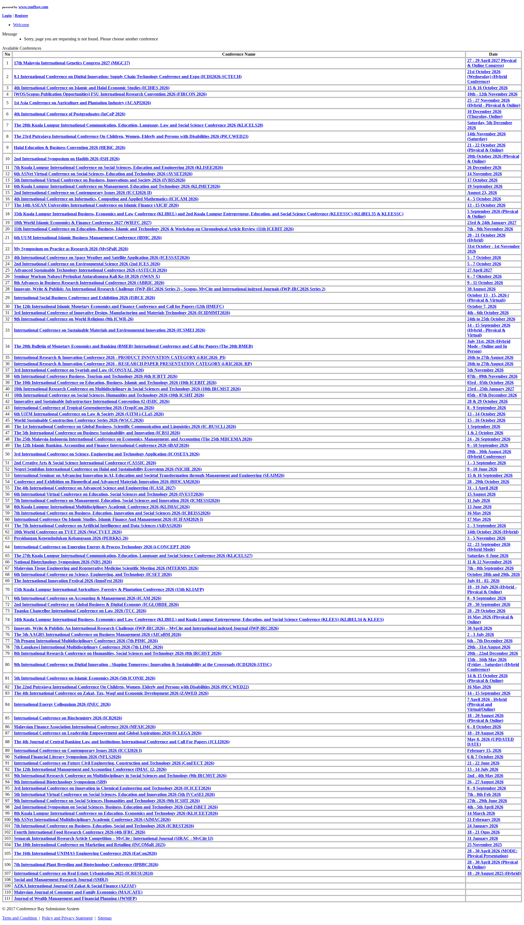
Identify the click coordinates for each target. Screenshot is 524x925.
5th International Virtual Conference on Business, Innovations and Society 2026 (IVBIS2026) (99, 180)
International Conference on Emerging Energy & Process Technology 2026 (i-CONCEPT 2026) (102, 547)
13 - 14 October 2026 (486, 414)
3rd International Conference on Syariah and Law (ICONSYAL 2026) (79, 370)
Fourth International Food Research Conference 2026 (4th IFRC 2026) (79, 832)
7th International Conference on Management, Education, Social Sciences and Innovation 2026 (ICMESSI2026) (117, 500)
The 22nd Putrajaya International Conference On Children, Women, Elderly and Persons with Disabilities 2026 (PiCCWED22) (131, 687)
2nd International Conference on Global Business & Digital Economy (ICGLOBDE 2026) (96, 604)
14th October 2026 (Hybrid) (493, 532)
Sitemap (105, 918)
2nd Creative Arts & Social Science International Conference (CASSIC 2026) (85, 462)
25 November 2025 (484, 844)
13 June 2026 (479, 506)
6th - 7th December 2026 (490, 640)
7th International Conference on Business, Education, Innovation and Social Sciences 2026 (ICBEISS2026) (112, 513)
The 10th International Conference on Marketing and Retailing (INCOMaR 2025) (89, 844)
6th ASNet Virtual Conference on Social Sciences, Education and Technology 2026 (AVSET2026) (103, 173)
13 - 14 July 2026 (482, 769)
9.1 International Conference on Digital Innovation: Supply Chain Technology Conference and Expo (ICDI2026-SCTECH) (128, 76)
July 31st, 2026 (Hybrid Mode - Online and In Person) (488, 346)
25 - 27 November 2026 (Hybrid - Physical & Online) (493, 103)
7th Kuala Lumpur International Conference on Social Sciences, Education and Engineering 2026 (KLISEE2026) (118, 167)
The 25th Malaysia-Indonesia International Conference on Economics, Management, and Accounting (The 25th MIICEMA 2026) (133, 439)
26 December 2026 (484, 167)
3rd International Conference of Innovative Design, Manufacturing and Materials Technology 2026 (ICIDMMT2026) (122, 312)
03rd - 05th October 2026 (490, 382)
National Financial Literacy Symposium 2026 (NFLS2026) (67, 756)
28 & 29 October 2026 (487, 401)
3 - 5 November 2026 (486, 538)
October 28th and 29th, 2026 (493, 574)
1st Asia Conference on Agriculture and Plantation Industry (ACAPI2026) (82, 102)
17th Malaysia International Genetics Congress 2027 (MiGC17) (72, 63)
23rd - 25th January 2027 (490, 388)
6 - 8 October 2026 (484, 726)
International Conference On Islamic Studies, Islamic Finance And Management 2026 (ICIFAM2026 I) (108, 519)
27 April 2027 (479, 270)
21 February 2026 (483, 819)
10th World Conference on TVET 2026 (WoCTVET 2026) (68, 532)
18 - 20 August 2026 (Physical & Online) (485, 718)
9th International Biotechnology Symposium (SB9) (60, 782)
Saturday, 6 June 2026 (487, 555)
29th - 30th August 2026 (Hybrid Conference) (489, 454)
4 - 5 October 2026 (484, 199)
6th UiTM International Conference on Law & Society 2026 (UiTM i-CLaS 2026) (89, 414)
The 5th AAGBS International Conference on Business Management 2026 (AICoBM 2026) (97, 634)
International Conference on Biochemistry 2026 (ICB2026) (68, 718)
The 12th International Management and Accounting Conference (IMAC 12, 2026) (90, 769)
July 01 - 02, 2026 (483, 580)
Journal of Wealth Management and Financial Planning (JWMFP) (75, 898)
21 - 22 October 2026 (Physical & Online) (486, 147)
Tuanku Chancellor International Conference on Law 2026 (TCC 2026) (80, 610)
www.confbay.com (33, 7)
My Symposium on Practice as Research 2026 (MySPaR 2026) (71, 248)
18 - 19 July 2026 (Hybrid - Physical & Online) (492, 589)
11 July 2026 (478, 500)
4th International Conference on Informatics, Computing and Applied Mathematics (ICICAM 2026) (106, 199)
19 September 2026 (484, 186)
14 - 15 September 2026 (488, 693)
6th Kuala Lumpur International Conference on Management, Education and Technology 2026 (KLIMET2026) (117, 186)
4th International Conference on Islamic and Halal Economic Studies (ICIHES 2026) (91, 87)
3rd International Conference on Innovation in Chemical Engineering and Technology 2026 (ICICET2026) (112, 788)
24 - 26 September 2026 (488, 439)
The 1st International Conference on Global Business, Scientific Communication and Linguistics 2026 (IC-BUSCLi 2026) (125, 426)
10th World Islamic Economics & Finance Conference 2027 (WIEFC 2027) (82, 222)
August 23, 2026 (482, 192)
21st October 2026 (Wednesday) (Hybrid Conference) (487, 76)
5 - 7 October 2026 (484, 257)
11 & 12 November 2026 (489, 562)
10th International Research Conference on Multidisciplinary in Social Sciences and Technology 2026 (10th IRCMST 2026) (127, 388)
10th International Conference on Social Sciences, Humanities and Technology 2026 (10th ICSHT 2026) (109, 395)
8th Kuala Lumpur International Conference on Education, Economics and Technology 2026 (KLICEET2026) (116, 813)
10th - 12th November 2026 (492, 94)
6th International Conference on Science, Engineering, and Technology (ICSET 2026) (93, 574)
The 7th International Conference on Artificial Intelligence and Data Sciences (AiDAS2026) (98, 525)
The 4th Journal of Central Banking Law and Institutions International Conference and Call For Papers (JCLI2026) (122, 741)
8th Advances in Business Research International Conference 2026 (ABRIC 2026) (89, 282)
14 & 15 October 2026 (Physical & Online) (487, 678)
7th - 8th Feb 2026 (484, 794)
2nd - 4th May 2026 (485, 775)
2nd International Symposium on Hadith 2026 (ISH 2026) (67, 158)
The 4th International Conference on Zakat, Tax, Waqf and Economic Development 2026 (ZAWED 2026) (111, 693)
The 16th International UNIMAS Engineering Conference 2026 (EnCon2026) (85, 853)
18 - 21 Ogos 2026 (483, 832)
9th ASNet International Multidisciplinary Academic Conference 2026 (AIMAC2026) (92, 819)
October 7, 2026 (481, 306)
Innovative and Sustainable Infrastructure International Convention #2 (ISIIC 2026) (91, 401)
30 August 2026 (481, 289)
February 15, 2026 (484, 750)
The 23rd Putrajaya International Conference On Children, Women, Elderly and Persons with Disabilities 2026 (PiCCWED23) (131, 136)
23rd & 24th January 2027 (491, 222)
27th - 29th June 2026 (487, 800)
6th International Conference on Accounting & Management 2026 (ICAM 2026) (87, 598)
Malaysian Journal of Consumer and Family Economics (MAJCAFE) (78, 892)
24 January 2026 (482, 825)
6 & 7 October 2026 (485, 756)
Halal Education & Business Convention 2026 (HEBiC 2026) (69, 147)
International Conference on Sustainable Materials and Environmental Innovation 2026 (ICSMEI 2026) (109, 330)
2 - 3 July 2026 (480, 634)
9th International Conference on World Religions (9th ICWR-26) (73, 319)
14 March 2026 (481, 813)
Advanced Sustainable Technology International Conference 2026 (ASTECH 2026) (90, 270)
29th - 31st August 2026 (488, 647)
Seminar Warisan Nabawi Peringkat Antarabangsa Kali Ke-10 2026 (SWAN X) (87, 276)
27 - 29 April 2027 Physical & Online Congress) (491, 63)
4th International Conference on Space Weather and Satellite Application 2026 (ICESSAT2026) (102, 257)
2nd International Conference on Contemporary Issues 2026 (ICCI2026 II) (83, 192)
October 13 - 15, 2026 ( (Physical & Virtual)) (488, 297)
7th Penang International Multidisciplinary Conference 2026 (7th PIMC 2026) (86, 640)
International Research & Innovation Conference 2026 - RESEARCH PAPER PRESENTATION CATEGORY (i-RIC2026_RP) (133, 363)
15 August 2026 (481, 494)
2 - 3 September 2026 (486, 525)
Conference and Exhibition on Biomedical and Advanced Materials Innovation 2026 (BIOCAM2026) (107, 481)
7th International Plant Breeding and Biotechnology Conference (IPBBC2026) (86, 864)
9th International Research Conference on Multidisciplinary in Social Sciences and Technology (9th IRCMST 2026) (120, 775)
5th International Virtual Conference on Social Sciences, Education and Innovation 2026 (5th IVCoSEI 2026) (114, 794)
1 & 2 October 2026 (485, 432)
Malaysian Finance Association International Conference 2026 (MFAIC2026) (85, 726)
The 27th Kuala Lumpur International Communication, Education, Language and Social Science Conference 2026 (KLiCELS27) (133, 555)
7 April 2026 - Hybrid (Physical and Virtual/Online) (487, 704)
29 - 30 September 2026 (488, 604)
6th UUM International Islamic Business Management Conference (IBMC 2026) (88, 237)
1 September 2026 (483, 426)
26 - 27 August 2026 (485, 782)
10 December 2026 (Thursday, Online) (484, 114)
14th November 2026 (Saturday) (486, 136)
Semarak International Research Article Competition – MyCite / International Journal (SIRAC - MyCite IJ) (113, 838)
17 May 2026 (479, 519)
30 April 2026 (479, 628)
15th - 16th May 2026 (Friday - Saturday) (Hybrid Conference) (493, 664)
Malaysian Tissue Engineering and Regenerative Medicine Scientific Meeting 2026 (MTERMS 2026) (106, 568)
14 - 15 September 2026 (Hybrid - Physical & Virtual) (488, 330)
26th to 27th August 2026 (490, 357)
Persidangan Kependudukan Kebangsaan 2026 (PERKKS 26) (71, 538)
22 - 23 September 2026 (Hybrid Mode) (488, 547)
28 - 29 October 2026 (486, 610)
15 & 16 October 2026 (487, 87)
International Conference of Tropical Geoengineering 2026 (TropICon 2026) (84, 407)
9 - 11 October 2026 (485, 282)
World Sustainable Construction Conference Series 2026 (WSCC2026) (79, 420)
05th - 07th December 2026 (492, 395)
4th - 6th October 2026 (488, 312)
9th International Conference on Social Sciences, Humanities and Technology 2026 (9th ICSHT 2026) (107, 800)
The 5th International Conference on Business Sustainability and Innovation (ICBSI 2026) (97, 432)
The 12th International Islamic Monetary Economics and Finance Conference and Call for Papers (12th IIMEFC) (119, 306)
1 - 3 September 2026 (486, 462)
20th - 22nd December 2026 (492, 653)
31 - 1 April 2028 (482, 488)
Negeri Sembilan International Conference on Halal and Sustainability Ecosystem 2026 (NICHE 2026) (108, 469)
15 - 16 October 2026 (486, 420)
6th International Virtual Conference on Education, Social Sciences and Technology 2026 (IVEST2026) (109, 494)
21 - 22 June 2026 (483, 763)
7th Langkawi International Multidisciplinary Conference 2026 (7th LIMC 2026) (88, 647)
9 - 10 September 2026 (487, 445)
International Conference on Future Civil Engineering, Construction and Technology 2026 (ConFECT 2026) (114, 763)
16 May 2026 (479, 513)
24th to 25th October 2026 (491, 319)
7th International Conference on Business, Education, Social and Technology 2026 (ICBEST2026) (104, 825)
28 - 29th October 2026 (488, 481)
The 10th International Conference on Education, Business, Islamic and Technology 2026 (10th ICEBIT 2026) (115, 382)
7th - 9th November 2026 (490, 229)
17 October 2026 (482, 180)
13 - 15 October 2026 (486, 205)
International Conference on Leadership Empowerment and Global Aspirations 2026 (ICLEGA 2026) (107, 733)
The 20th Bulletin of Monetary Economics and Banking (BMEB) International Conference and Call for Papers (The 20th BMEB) (133, 346)
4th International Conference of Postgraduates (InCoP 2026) (69, 114)
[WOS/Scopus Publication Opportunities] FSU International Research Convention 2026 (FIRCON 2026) (110, 94)
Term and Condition (20, 918)
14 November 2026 (484, 173)
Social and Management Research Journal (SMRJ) (61, 879)
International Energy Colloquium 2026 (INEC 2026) (62, 704)
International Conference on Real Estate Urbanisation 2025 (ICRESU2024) (83, 873)
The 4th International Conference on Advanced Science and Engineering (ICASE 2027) (94, 488)
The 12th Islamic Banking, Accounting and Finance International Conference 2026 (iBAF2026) (101, 445)
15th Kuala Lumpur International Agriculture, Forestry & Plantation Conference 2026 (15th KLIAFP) (109, 589)
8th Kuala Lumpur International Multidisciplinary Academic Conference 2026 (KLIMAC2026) (102, 506)
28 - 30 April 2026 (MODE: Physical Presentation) (492, 853)
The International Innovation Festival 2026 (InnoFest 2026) (68, 580)
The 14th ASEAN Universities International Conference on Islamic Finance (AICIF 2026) (96, 205)
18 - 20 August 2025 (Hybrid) (494, 873)
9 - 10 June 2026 (482, 469)
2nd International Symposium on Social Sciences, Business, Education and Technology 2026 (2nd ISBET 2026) (116, 807)
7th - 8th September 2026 (490, 568)
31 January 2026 (482, 838)
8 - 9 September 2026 (486, 407)
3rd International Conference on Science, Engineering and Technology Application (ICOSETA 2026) (107, 454)
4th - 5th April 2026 (485, 807)
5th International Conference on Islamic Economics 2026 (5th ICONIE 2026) (84, 678)
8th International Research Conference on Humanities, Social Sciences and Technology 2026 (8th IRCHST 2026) (117, 653)
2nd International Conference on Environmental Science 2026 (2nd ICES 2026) (87, 263)
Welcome (21, 24)
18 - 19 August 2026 (485, 733)
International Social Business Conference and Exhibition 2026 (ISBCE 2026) (84, 297)
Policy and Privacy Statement (67, 918)
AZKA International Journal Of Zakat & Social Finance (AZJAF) (75, 886)
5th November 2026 (485, 370)
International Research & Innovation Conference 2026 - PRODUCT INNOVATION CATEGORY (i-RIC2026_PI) (119, 357)
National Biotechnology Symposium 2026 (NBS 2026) (63, 562)
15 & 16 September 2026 (490, 475)
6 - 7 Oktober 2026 (484, 276)
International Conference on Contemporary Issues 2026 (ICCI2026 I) (78, 750)
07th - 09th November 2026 (492, 376)
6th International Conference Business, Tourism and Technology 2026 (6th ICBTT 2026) (95, 376)
